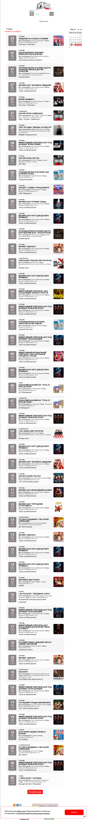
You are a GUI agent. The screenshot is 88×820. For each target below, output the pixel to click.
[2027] (81, 29)
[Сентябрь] (79, 29)
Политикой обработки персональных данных (33, 813)
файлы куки (21, 811)
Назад (9, 29)
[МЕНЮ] (32, 14)
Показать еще (35, 792)
